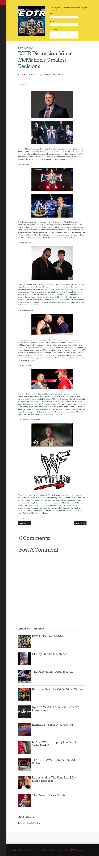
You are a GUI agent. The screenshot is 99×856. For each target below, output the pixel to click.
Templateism (65, 850)
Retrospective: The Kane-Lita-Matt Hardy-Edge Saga (54, 779)
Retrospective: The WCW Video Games (57, 689)
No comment (62, 74)
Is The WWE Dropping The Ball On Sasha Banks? (55, 744)
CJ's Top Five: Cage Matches (49, 654)
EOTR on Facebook (57, 10)
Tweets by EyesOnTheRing (29, 823)
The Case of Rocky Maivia (48, 795)
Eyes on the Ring (28, 74)
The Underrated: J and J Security (52, 671)
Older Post (80, 523)
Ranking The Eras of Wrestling (52, 724)
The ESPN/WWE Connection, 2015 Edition (54, 761)
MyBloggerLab (78, 850)
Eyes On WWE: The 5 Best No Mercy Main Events (55, 708)
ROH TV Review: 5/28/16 (47, 636)
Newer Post (24, 523)
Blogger (84, 7)
